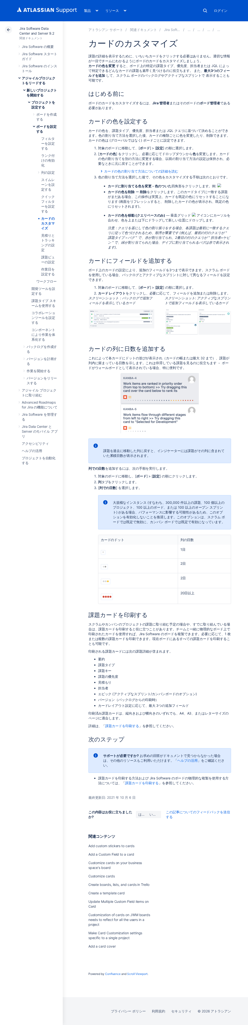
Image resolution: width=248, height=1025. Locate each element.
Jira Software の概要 (38, 47)
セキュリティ (181, 1011)
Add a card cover (102, 946)
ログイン (220, 10)
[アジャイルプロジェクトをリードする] (189, 30)
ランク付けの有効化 (48, 160)
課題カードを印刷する (122, 726)
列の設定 (48, 172)
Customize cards (101, 876)
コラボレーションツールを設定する (43, 317)
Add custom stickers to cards (111, 846)
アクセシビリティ (35, 443)
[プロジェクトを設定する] (208, 30)
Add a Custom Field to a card (111, 854)
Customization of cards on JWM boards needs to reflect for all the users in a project (119, 920)
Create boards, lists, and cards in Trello (118, 884)
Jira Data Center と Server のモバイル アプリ (40, 431)
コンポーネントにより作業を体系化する (43, 334)
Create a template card (106, 893)
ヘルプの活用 (32, 451)
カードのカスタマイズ (48, 223)
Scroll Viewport (137, 974)
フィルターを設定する (48, 143)
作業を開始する (38, 371)
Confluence (113, 974)
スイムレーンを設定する (48, 184)
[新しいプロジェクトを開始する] (198, 30)
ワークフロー (46, 281)
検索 (205, 11)
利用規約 (158, 1011)
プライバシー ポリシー (128, 1011)
